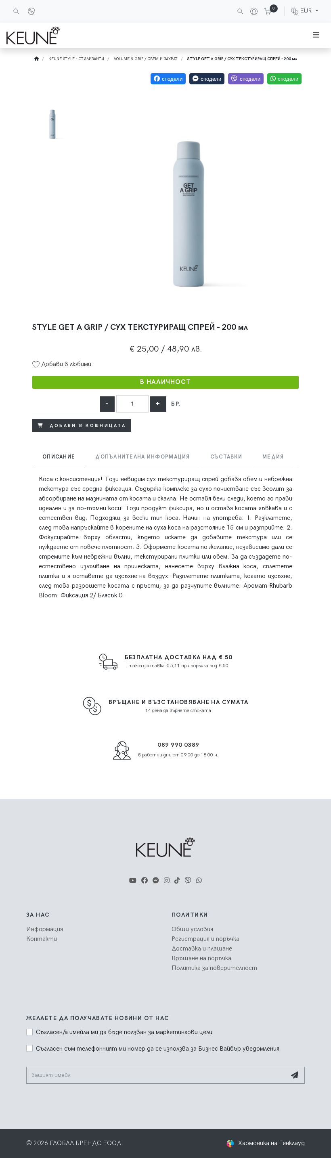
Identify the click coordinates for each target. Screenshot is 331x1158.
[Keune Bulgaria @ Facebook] (144, 881)
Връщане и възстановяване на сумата (179, 702)
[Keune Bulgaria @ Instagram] (167, 881)
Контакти (41, 939)
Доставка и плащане (202, 949)
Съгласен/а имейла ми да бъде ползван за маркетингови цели (124, 1032)
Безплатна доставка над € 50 (179, 657)
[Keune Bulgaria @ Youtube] (132, 881)
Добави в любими (65, 364)
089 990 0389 (178, 744)
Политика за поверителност (214, 968)
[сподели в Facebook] (168, 78)
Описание (58, 457)
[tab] (58, 457)
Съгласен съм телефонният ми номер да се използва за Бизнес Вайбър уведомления (157, 1049)
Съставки (226, 457)
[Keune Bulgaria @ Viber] (188, 881)
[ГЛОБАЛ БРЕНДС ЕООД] (33, 35)
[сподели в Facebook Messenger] (206, 78)
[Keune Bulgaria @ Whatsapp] (199, 881)
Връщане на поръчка (201, 958)
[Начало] (36, 59)
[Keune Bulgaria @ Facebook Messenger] (156, 881)
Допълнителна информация (142, 457)
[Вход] (251, 11)
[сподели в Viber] (245, 78)
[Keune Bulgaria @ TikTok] (177, 881)
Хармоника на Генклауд (271, 1143)
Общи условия (192, 929)
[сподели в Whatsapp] (284, 78)
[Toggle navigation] (316, 35)
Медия (273, 457)
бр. (175, 403)
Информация (44, 929)
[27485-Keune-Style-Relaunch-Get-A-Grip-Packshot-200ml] (189, 203)
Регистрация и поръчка (205, 939)
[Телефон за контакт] (31, 11)
